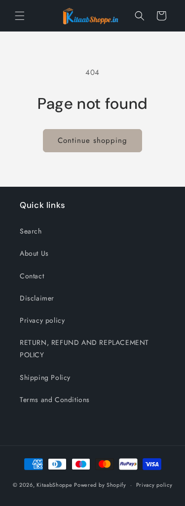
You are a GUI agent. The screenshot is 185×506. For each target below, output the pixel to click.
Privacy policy (42, 320)
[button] (20, 16)
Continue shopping (92, 140)
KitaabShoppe (54, 485)
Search (31, 231)
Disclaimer (37, 298)
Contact (32, 276)
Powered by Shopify (100, 485)
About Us (34, 253)
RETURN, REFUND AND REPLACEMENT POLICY (84, 348)
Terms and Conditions (55, 400)
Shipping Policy (45, 377)
